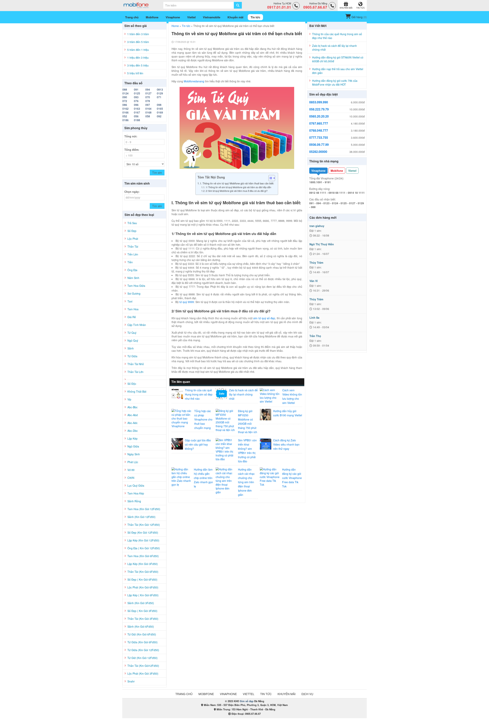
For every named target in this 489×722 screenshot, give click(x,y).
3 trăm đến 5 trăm (138, 42)
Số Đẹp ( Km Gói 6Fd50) (142, 579)
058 (147, 116)
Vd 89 (130, 470)
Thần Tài (132, 246)
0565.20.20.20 (319, 116)
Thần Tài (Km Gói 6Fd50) (142, 572)
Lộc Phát (132, 239)
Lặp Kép (132, 438)
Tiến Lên (132, 254)
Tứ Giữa (132, 356)
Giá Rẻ (131, 317)
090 (124, 97)
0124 (125, 93)
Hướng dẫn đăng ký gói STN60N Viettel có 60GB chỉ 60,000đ (337, 59)
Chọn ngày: (132, 192)
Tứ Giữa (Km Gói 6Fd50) (142, 642)
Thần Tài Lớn (135, 372)
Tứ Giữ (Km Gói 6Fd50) (141, 634)
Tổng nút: (130, 136)
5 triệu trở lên (135, 73)
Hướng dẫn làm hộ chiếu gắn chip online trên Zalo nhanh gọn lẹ (203, 478)
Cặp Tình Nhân (136, 325)
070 (147, 97)
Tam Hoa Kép (135, 493)
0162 (125, 108)
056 (136, 116)
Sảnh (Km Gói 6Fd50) (140, 626)
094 (147, 89)
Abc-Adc (132, 423)
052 (124, 116)
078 (147, 101)
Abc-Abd (132, 415)
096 (136, 105)
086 (124, 105)
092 (159, 116)
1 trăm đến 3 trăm (138, 34)
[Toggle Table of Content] (270, 178)
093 (136, 97)
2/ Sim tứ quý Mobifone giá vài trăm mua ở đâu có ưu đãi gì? (236, 190)
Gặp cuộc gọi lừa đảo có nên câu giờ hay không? (198, 444)
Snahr (131, 681)
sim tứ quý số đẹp (264, 318)
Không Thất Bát (136, 391)
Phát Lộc (132, 462)
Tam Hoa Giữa (136, 286)
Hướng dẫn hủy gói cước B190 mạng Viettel (287, 413)
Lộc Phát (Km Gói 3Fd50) (142, 673)
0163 (137, 108)
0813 (160, 89)
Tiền (130, 262)
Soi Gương (133, 293)
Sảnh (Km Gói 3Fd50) (140, 603)
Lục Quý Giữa (135, 485)
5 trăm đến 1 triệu (138, 50)
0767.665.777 (318, 123)
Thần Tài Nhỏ (135, 364)
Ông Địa (132, 270)
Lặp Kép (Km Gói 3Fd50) (142, 564)
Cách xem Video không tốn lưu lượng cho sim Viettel (292, 396)
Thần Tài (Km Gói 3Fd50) (142, 619)
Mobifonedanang (194, 81)
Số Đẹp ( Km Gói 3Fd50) (142, 611)
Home (175, 26)
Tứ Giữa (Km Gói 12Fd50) (143, 650)
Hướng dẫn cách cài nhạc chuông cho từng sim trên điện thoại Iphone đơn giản (246, 482)
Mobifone (337, 171)
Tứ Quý (131, 333)
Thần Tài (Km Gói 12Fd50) (143, 525)
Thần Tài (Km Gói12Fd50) (143, 666)
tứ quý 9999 (186, 302)
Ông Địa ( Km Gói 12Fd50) (143, 548)
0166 (125, 112)
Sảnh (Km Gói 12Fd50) (141, 517)
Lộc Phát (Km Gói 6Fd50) (142, 587)
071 (159, 97)
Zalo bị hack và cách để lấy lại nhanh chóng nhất (243, 394)
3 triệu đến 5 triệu (138, 65)
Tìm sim (157, 172)
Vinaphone (318, 171)
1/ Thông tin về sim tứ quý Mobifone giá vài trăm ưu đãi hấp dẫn (238, 187)
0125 (137, 93)
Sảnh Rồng (134, 501)
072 (124, 101)
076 (136, 101)
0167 (137, 112)
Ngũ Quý (132, 340)
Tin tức (186, 26)
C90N (130, 478)
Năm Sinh (133, 278)
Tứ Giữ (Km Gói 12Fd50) (142, 658)
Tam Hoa (132, 309)
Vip (129, 399)
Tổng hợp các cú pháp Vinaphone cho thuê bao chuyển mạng (203, 419)
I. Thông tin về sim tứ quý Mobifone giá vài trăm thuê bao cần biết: (237, 183)
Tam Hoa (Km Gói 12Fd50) (143, 509)
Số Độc (131, 384)
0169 (160, 112)
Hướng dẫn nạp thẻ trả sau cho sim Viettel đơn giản (337, 71)
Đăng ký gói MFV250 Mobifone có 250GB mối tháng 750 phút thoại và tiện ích (247, 421)
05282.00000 (318, 152)
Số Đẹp (131, 231)
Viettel (352, 171)
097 (147, 105)
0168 (148, 112)
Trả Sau (132, 223)
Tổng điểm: (131, 150)
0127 (148, 93)
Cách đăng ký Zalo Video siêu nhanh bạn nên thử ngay (286, 444)
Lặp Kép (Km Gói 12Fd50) (143, 540)
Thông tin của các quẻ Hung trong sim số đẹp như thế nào (198, 394)
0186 (125, 120)
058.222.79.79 (319, 109)
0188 (137, 120)
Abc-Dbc (132, 431)
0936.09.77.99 (319, 145)
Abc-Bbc (132, 407)
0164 (148, 108)
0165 (160, 108)
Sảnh (130, 348)
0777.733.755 (318, 137)
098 (159, 105)
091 (136, 89)
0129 (160, 93)
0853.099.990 (318, 102)
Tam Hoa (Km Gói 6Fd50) (143, 556)
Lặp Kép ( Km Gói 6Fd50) (143, 595)
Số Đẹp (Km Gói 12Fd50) (142, 532)
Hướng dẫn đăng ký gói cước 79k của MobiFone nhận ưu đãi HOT (334, 82)
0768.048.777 (318, 130)
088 (124, 89)
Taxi (129, 301)
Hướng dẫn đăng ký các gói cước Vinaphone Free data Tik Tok (292, 478)
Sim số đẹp (246, 701)
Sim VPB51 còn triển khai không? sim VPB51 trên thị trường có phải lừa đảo (247, 450)
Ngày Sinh (133, 454)
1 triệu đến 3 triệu (138, 57)
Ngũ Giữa (133, 446)
